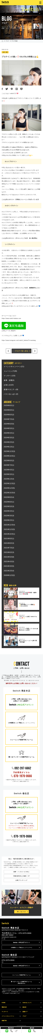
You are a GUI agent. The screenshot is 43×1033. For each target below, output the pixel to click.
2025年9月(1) (9, 405)
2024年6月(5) (9, 424)
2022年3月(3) (9, 515)
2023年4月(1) (9, 470)
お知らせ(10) (8, 385)
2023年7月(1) (9, 465)
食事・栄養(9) (9, 380)
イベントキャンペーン (8, 1016)
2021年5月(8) (9, 557)
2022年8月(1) (9, 502)
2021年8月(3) (9, 543)
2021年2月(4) (9, 571)
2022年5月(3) (9, 506)
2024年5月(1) (9, 428)
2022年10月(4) (9, 493)
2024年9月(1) (9, 410)
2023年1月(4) (9, 479)
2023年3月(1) (9, 474)
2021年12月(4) (9, 525)
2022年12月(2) (9, 483)
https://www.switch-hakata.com (11, 318)
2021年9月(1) (9, 538)
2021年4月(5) (9, 561)
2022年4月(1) (9, 511)
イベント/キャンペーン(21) (14, 366)
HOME (3, 1002)
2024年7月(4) (9, 419)
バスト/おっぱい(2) (11, 394)
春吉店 (24, 1007)
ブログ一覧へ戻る (21, 351)
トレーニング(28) (10, 371)
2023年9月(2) (9, 460)
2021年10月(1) (9, 534)
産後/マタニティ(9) (11, 389)
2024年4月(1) (9, 433)
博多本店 (4, 1007)
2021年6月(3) (9, 552)
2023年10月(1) (9, 456)
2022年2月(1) (9, 520)
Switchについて (27, 1002)
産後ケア (25, 1011)
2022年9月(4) (9, 497)
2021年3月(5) (9, 566)
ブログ (7, 41)
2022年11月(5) (9, 488)
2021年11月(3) (9, 529)
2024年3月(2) (9, 437)
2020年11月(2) (9, 575)
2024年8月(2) (9, 414)
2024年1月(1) (9, 447)
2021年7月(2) (9, 548)
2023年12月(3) (9, 451)
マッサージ (5, 1011)
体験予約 (4, 1020)
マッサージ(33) (9, 376)
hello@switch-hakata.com (9, 937)
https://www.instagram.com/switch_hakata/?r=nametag (19, 340)
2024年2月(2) (9, 442)
